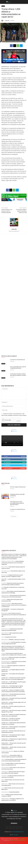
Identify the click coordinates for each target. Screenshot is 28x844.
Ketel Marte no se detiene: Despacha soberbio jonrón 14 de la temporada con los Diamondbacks (13, 557)
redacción (7, 20)
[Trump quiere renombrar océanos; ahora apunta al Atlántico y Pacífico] (5, 376)
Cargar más (13, 516)
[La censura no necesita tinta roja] (5, 361)
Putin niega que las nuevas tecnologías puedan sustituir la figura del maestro (17, 503)
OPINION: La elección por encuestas (17, 639)
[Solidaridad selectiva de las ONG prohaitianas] (5, 496)
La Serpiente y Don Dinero (10, 637)
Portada (3, 6)
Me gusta (23, 456)
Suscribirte (23, 468)
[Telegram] (21, 45)
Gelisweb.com (12, 840)
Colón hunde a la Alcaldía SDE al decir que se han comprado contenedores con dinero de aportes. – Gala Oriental (13, 620)
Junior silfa (3, 579)
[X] (14, 45)
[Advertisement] (14, 294)
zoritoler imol (4, 669)
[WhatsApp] (18, 45)
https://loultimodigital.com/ (14, 231)
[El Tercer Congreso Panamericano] (5, 489)
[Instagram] (10, 827)
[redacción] (2, 20)
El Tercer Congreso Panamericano (18, 486)
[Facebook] (11, 45)
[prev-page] (2, 381)
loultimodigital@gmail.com (17, 831)
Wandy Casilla (4, 743)
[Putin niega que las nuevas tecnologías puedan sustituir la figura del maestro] (5, 503)
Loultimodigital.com (22, 838)
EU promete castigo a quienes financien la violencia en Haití (21, 211)
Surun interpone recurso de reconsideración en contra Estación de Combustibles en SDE (13, 615)
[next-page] (5, 381)
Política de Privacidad (20, 840)
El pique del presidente (14, 792)
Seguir (24, 459)
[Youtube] (21, 827)
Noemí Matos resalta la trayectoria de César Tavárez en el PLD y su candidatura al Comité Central (13, 605)
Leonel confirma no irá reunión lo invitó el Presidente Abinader (6, 211)
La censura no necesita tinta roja (17, 359)
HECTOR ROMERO (5, 609)
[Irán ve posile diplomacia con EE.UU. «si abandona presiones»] (5, 368)
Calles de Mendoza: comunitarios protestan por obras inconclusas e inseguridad (12, 563)
